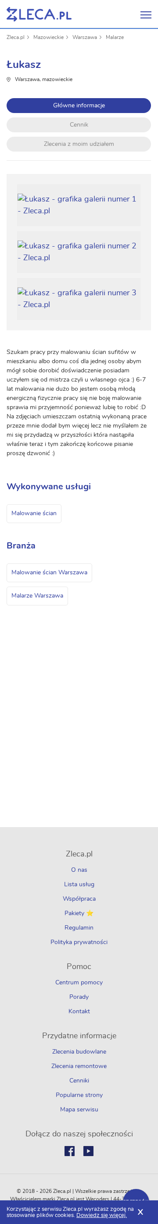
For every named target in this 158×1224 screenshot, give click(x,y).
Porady (79, 997)
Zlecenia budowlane (79, 1052)
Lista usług (79, 884)
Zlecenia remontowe (79, 1066)
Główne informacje (79, 106)
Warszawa (84, 37)
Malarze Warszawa (37, 596)
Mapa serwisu (79, 1110)
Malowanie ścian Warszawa (49, 573)
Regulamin (79, 928)
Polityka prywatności (79, 942)
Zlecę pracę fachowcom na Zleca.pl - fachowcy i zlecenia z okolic (39, 14)
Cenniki (79, 1081)
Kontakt (79, 1011)
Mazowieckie (48, 37)
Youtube (88, 1151)
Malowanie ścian (34, 513)
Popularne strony (79, 1095)
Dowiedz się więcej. (101, 1215)
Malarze (115, 37)
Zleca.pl (16, 37)
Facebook (70, 1151)
